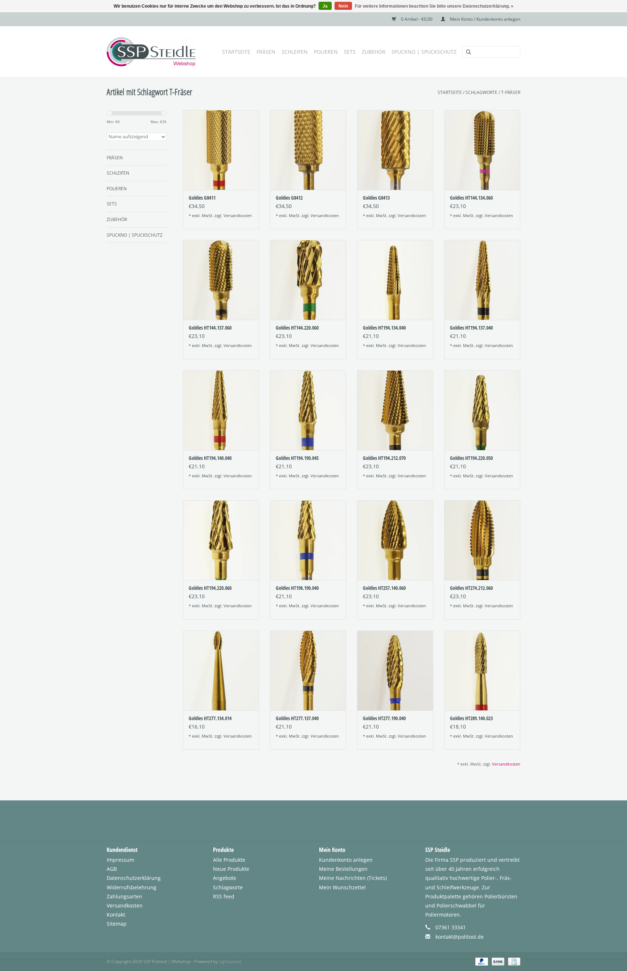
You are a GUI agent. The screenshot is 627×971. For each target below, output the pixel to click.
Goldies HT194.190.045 (297, 457)
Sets (350, 51)
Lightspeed (230, 961)
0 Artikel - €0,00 (417, 19)
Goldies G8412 (289, 197)
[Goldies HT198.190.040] (308, 540)
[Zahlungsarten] (481, 961)
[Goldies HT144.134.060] (482, 150)
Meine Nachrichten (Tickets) (353, 877)
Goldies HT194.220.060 (210, 587)
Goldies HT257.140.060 (384, 587)
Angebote (224, 877)
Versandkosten (238, 215)
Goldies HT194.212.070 (384, 457)
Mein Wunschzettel (342, 887)
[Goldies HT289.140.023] (482, 670)
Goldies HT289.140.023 (471, 718)
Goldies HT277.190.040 (384, 718)
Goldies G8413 (376, 197)
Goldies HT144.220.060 (297, 327)
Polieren (326, 51)
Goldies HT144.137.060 (210, 327)
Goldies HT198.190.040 (297, 587)
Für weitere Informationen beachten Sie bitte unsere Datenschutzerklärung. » (434, 6)
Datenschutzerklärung (134, 877)
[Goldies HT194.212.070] (395, 410)
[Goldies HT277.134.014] (221, 670)
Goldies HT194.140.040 (210, 457)
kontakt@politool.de (459, 936)
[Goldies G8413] (395, 150)
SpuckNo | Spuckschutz (424, 51)
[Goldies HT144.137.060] (221, 280)
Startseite (236, 51)
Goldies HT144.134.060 (471, 197)
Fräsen (266, 51)
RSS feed (223, 896)
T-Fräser (510, 92)
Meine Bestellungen (343, 868)
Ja (325, 6)
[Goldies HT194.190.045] (308, 410)
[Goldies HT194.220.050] (482, 410)
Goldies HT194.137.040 (471, 327)
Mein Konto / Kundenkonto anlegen (484, 19)
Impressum (120, 859)
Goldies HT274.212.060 (471, 587)
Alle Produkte (229, 859)
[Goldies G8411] (221, 150)
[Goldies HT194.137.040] (482, 280)
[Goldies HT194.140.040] (221, 410)
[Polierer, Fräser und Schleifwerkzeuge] (153, 51)
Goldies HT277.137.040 (297, 718)
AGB (112, 868)
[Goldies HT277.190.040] (395, 670)
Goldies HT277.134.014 (210, 718)
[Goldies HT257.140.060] (395, 540)
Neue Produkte (231, 868)
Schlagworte (481, 92)
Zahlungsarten (124, 896)
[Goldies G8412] (308, 150)
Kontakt (116, 914)
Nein (343, 6)
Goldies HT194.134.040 (384, 327)
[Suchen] (466, 52)
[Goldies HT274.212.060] (482, 540)
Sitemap (117, 923)
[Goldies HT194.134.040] (395, 280)
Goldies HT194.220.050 (471, 457)
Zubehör (373, 51)
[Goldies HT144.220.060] (308, 280)
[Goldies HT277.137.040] (308, 670)
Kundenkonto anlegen (346, 859)
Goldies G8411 (202, 197)
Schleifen (295, 51)
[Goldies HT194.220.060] (221, 540)
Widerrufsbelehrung (131, 887)
